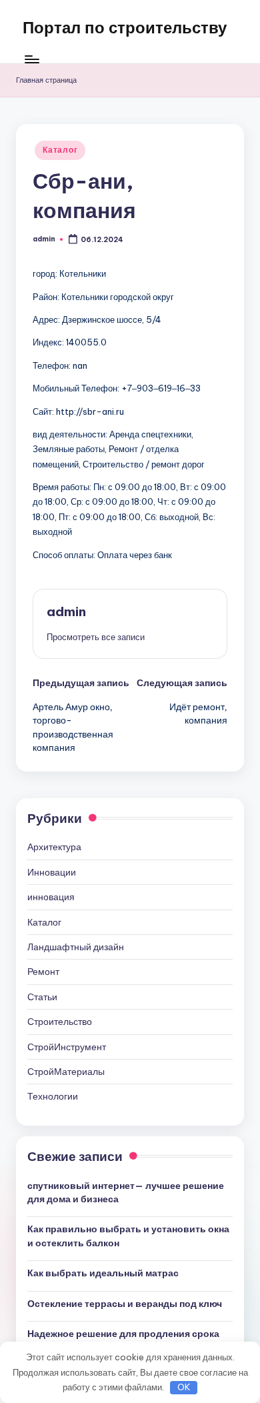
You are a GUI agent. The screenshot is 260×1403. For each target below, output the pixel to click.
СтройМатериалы (66, 1072)
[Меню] (31, 59)
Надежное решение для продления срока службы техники (123, 1340)
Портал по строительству (125, 27)
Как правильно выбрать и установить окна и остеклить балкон (128, 1235)
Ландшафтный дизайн (75, 947)
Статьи (42, 997)
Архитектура (54, 847)
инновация (51, 897)
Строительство (59, 1022)
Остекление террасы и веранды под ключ (124, 1304)
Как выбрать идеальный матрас (103, 1273)
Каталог (60, 150)
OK (184, 1387)
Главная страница (46, 80)
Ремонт (43, 972)
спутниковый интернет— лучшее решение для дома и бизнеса (125, 1192)
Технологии (52, 1096)
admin (66, 611)
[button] (96, 636)
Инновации (51, 872)
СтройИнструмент (66, 1047)
